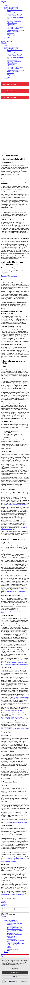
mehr (15, 977)
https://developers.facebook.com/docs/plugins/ (16, 504)
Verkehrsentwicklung (12, 20)
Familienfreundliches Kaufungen (15, 30)
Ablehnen (15, 968)
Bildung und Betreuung (13, 28)
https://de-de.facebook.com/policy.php (14, 528)
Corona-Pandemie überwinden (14, 10)
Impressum (3, 902)
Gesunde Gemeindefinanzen (14, 15)
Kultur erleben (10, 33)
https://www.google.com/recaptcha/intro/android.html (14, 664)
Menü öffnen (6, 3)
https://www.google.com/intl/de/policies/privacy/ (13, 662)
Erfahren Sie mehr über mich (11, 7)
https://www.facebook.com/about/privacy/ (11, 710)
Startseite (6, 5)
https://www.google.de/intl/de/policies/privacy (15, 822)
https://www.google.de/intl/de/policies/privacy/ (12, 894)
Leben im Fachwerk (12, 23)
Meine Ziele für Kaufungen (11, 8)
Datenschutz (9, 41)
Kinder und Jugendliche (13, 31)
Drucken (3, 905)
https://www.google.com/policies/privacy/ (11, 861)
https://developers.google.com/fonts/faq (13, 858)
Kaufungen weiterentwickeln (14, 14)
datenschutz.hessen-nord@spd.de (9, 276)
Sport (8, 37)
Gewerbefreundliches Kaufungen (15, 17)
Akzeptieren (15, 972)
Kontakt (6, 38)
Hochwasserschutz (11, 13)
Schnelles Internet (11, 25)
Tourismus (9, 34)
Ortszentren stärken (12, 24)
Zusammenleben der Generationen (15, 27)
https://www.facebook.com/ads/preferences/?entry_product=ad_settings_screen (12, 717)
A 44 (8, 18)
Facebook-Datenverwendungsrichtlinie (19, 697)
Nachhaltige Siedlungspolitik (14, 21)
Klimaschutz (10, 11)
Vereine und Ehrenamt (12, 36)
